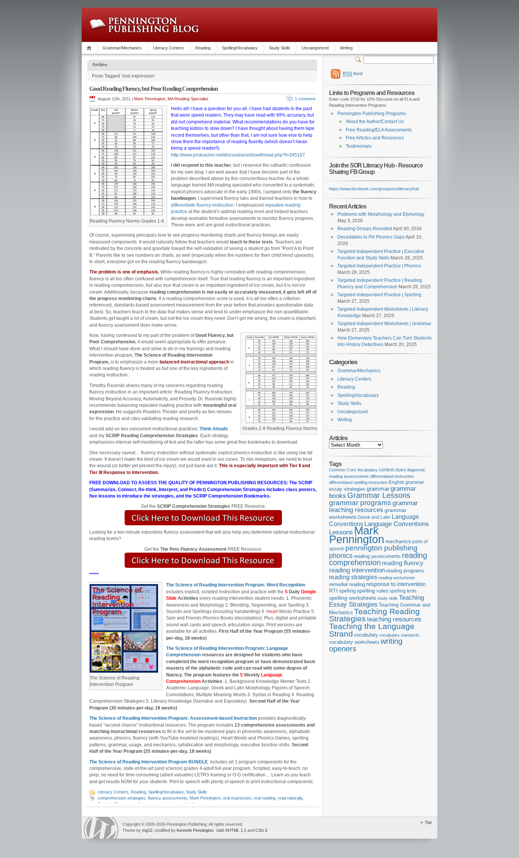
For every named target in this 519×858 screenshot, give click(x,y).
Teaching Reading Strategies (374, 615)
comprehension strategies (122, 798)
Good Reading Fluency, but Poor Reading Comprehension (153, 88)
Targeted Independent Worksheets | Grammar (384, 323)
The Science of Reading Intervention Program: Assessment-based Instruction (173, 718)
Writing (346, 48)
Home (90, 48)
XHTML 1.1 (235, 830)
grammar (378, 489)
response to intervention (396, 584)
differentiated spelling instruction (358, 482)
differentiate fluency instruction (202, 205)
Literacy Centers (168, 48)
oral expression (237, 798)
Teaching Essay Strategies (376, 601)
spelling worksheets (352, 598)
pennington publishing (381, 548)
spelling (347, 591)
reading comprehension (378, 559)
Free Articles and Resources (375, 138)
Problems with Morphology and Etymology (380, 214)
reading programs (405, 571)
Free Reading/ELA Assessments (379, 130)
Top (428, 822)
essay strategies (347, 489)
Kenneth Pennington (195, 830)
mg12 (147, 830)
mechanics (398, 541)
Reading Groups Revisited (364, 228)
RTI (333, 591)
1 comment (305, 98)
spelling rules (372, 591)
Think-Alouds (213, 428)
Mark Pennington (205, 798)
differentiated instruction (392, 476)
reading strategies (353, 577)
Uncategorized (315, 48)
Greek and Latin (374, 517)
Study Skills (279, 48)
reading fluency (402, 563)
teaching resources (394, 619)
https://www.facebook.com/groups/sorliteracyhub (374, 188)
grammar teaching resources (373, 506)
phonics (341, 555)
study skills (387, 598)
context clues (392, 470)
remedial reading (347, 584)
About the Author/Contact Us (375, 121)
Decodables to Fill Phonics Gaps (371, 237)
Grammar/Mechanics (122, 48)
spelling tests (402, 591)
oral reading (264, 798)
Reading (202, 48)
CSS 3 (261, 830)
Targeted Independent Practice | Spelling (379, 294)
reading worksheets (396, 577)
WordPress (101, 828)
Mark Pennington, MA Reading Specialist (171, 98)
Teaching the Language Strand (372, 630)
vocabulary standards (399, 635)
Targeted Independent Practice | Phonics (379, 266)
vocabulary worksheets (354, 642)
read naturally (290, 798)
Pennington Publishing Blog (144, 24)
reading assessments (377, 556)
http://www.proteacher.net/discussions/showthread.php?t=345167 (238, 155)
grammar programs (360, 503)
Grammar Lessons (378, 495)
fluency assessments (167, 798)
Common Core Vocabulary (353, 470)
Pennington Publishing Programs (371, 113)
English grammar (406, 482)
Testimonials (359, 146)
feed (352, 73)
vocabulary (366, 635)
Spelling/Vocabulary (240, 48)
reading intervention (357, 570)
